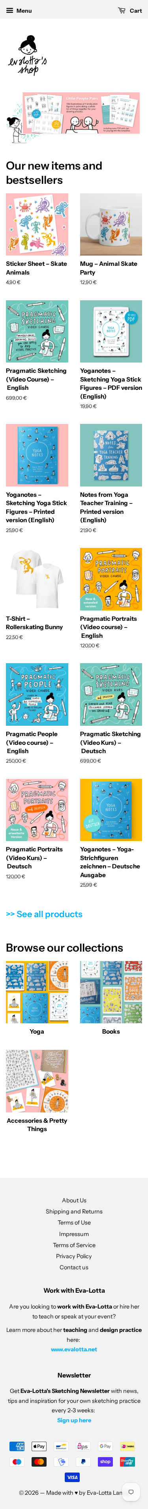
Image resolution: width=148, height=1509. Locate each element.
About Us (74, 1200)
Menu (23, 10)
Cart (135, 10)
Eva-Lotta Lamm (108, 1492)
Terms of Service (74, 1245)
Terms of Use (74, 1222)
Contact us (74, 1267)
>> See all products (44, 914)
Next (125, 118)
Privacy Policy (74, 1256)
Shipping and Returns (74, 1211)
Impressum (74, 1234)
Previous (23, 118)
